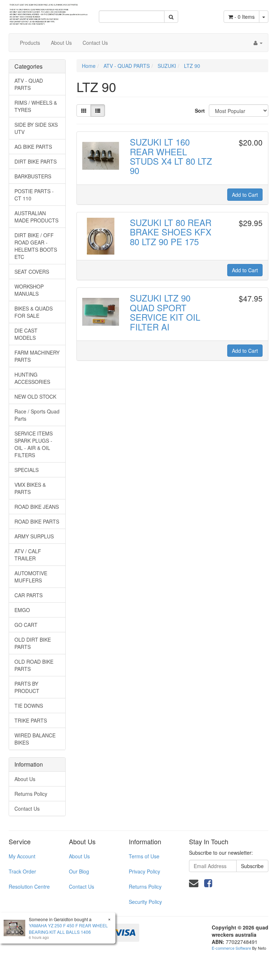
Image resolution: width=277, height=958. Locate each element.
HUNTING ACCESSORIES (32, 378)
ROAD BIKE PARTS (36, 521)
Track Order (22, 871)
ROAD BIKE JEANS (36, 506)
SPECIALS (26, 469)
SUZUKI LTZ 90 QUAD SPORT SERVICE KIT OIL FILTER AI (165, 312)
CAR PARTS (28, 595)
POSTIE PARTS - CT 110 (34, 194)
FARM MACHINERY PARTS (37, 356)
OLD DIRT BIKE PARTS (32, 643)
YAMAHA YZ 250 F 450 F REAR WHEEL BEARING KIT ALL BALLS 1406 (68, 928)
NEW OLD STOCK (35, 396)
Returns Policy (30, 793)
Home (89, 65)
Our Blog (79, 871)
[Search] (171, 16)
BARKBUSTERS (32, 176)
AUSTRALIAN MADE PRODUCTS (36, 216)
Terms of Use (144, 856)
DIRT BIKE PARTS (35, 161)
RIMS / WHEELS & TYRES (35, 106)
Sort (199, 110)
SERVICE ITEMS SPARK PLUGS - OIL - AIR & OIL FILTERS (33, 444)
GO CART (26, 624)
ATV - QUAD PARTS (28, 84)
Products (30, 42)
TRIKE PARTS (30, 720)
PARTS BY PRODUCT (26, 687)
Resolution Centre (29, 886)
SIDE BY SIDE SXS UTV (36, 128)
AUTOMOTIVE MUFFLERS (30, 576)
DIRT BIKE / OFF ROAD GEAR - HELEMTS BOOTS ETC (35, 245)
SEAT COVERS (31, 271)
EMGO (22, 610)
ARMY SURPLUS (34, 536)
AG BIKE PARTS (33, 146)
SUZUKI (167, 65)
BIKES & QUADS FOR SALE (33, 312)
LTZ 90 (192, 65)
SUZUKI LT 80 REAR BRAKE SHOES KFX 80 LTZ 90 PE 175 (170, 232)
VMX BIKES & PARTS (30, 488)
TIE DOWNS (28, 705)
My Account (22, 856)
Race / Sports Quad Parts (37, 415)
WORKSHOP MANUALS (29, 290)
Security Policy (145, 901)
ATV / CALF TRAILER (27, 554)
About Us (61, 42)
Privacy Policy (144, 871)
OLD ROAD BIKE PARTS (33, 665)
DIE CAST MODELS (26, 334)
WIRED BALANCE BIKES (35, 739)
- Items (244, 16)
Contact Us (95, 42)
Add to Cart (245, 194)
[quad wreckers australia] (48, 12)
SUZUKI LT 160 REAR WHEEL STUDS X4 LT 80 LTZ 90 (171, 156)
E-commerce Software (231, 948)
